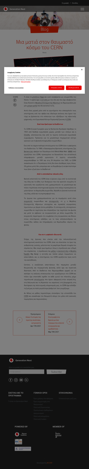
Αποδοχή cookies (73, 87)
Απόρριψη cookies (56, 87)
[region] (44, 80)
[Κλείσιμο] (81, 69)
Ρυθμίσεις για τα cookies (16, 87)
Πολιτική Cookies (25, 81)
